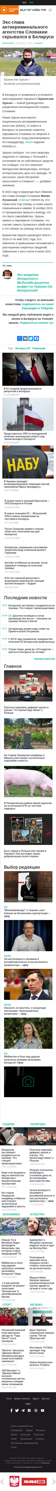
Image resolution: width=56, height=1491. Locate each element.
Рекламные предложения (24, 1443)
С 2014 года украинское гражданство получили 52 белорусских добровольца (31, 640)
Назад (2, 1481)
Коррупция (39, 348)
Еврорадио (8, 43)
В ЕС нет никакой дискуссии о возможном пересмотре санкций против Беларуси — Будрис (24, 581)
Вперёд (54, 1481)
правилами (45, 1463)
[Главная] (32, 9)
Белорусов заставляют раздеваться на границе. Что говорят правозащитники (31, 607)
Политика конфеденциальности (28, 1467)
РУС (31, 2)
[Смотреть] (9, 616)
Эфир (28, 1404)
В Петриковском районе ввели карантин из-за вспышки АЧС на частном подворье (28, 806)
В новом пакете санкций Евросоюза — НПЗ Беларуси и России (27, 502)
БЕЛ (24, 2)
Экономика (11, 1214)
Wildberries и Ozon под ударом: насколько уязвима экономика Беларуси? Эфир (22, 1059)
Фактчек (46, 1398)
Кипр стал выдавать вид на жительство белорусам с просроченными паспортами (14, 1178)
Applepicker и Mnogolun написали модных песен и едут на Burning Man (42, 1244)
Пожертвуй (17, 1430)
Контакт (40, 1438)
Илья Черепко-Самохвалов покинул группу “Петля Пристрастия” (42, 1334)
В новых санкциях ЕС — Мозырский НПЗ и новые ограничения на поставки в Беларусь (25, 516)
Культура (37, 1214)
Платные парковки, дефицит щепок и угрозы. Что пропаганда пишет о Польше (26, 710)
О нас (14, 1447)
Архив (14, 1434)
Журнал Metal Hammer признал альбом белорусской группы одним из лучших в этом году (42, 1283)
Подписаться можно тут (36, 322)
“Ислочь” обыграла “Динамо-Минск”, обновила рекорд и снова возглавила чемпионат (13, 1356)
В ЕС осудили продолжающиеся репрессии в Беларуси (22, 390)
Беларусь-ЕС (22, 348)
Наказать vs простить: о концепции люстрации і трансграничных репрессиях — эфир (25, 1010)
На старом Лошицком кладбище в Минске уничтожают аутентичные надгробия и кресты (24, 758)
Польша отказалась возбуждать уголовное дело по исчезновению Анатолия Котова (41, 1175)
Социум (38, 43)
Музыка (36, 1304)
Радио (29, 1430)
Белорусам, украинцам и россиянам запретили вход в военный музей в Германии (26, 550)
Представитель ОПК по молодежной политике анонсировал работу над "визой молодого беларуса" (25, 436)
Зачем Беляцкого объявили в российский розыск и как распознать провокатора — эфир (26, 962)
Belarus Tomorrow (22, 1398)
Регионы (40, 1430)
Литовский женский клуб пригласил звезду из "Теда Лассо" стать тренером (13, 1335)
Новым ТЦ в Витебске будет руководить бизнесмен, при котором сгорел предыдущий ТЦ (11, 1246)
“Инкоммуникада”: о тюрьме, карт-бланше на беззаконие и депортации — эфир (27, 913)
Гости (9, 1398)
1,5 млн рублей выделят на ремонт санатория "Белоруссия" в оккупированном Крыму (13, 1290)
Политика (38, 1124)
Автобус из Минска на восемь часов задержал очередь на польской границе (26, 565)
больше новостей (44, 658)
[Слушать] (9, 956)
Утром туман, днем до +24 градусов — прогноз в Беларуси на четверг (30, 651)
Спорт (7, 1304)
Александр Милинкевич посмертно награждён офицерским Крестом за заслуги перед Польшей (24, 1103)
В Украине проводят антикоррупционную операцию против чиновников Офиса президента (26, 484)
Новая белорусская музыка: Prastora (41, 1364)
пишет (29, 142)
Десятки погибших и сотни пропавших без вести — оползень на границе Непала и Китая (29, 618)
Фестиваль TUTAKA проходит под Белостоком (41, 1350)
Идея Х (36, 1398)
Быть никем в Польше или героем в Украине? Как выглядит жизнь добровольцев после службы (25, 853)
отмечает (24, 199)
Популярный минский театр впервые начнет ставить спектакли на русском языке (41, 1263)
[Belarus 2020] (34, 1482)
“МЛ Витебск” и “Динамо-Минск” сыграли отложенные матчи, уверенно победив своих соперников (13, 1377)
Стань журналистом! (22, 1426)
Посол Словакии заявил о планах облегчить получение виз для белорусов (24, 531)
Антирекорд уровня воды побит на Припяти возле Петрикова (28, 630)
